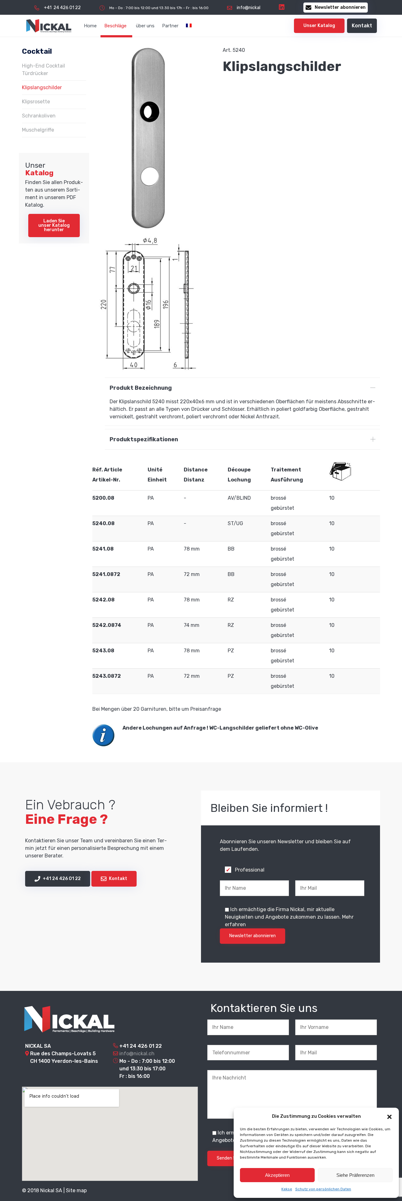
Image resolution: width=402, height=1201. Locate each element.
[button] (389, 1116)
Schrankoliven (39, 116)
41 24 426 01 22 (142, 1046)
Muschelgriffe (38, 130)
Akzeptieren (277, 1175)
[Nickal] (48, 26)
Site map (76, 1190)
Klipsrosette (36, 102)
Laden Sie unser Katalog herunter (54, 225)
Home (90, 26)
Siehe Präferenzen (355, 1175)
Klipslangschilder (42, 87)
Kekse (286, 1189)
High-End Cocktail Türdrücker (43, 69)
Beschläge (115, 26)
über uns (145, 26)
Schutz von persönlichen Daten (323, 1189)
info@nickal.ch (137, 1054)
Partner (170, 26)
